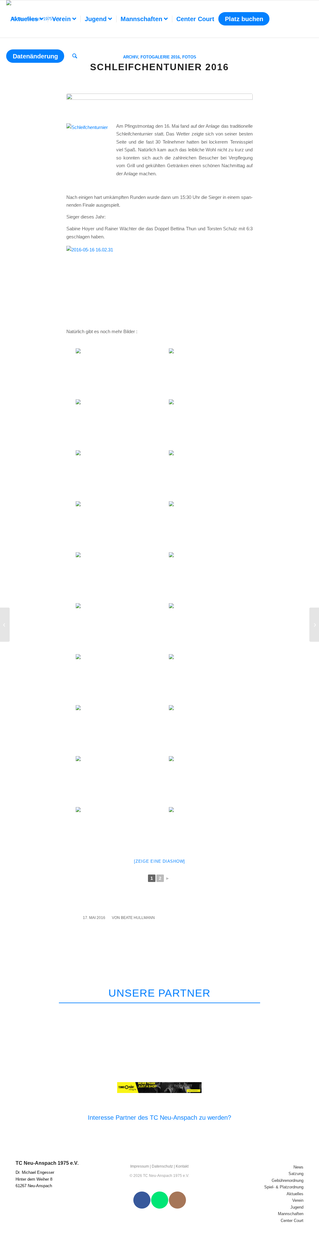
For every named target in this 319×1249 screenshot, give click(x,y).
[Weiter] (302, 1011)
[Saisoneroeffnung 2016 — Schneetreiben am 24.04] (5, 625)
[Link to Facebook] (141, 1200)
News (298, 1167)
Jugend (296, 1207)
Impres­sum (139, 1166)
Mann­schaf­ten (290, 1213)
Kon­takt (182, 1166)
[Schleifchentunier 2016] (159, 104)
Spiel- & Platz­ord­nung (283, 1187)
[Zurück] (288, 1011)
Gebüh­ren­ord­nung (287, 1180)
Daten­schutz (162, 1166)
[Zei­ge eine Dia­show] (159, 861)
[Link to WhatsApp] (159, 1200)
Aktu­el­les (295, 1194)
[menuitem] (27, 19)
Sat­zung (295, 1173)
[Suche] (74, 56)
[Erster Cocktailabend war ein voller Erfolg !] (314, 625)
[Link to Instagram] (177, 1200)
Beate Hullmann (138, 918)
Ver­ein (297, 1200)
